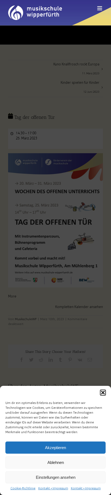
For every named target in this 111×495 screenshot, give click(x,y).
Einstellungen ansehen (55, 477)
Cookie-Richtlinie (23, 488)
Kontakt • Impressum (53, 488)
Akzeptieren (55, 447)
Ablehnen (55, 462)
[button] (103, 392)
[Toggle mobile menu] (100, 8)
